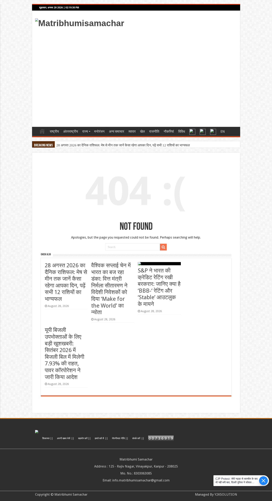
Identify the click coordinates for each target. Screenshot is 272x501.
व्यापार (132, 131)
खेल (142, 131)
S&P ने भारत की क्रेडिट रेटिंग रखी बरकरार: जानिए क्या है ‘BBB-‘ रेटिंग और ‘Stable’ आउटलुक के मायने (159, 287)
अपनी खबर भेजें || (65, 438)
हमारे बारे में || (101, 438)
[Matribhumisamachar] (79, 22)
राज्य (85, 131)
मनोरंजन (99, 131)
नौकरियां (169, 131)
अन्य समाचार (116, 131)
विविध (181, 131)
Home (42, 131)
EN (222, 131)
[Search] (163, 247)
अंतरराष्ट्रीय (70, 131)
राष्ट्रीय (54, 131)
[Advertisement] (164, 76)
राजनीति (154, 131)
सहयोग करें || (84, 438)
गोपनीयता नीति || (120, 438)
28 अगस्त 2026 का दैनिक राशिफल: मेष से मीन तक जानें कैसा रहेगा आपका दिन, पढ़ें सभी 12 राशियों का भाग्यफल (123, 145)
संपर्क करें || (138, 438)
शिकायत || (47, 438)
